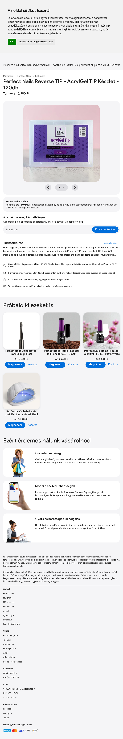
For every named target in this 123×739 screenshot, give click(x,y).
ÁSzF (5, 653)
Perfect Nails (24, 76)
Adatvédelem (9, 657)
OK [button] (12, 41)
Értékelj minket (9, 648)
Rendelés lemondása (12, 662)
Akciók (6, 611)
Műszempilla (9, 602)
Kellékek (40, 76)
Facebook (7, 709)
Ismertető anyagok (11, 624)
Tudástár (7, 640)
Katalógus (7, 620)
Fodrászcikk (8, 593)
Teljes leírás (110, 243)
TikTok (6, 717)
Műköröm (8, 76)
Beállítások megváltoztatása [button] (36, 41)
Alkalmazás (8, 644)
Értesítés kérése (105, 229)
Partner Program (10, 635)
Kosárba (32, 364)
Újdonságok (8, 615)
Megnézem (15, 364)
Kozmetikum (8, 606)
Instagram (7, 713)
